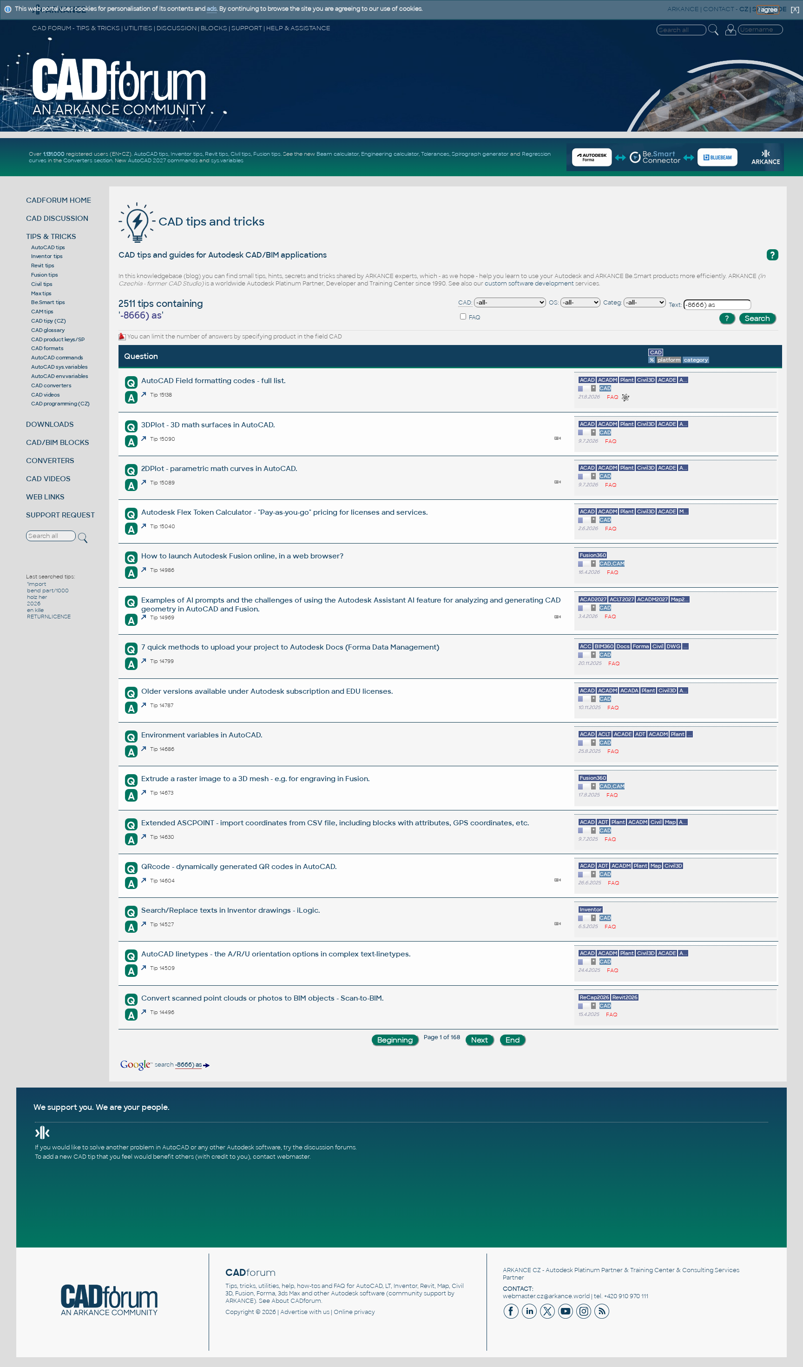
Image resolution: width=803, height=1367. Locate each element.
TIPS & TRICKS (51, 236)
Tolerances (435, 154)
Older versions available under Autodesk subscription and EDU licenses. (267, 691)
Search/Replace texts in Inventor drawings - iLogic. (230, 910)
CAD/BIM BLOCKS (57, 442)
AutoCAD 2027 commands (163, 160)
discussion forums (329, 1147)
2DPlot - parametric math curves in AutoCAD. (219, 468)
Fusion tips (267, 154)
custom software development (529, 283)
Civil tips (240, 154)
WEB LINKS (45, 496)
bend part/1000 (48, 590)
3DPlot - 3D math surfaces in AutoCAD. (208, 424)
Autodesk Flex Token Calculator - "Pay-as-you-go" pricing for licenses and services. (284, 512)
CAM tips (42, 311)
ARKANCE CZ (522, 1270)
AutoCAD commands (57, 357)
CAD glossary (48, 330)
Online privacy (354, 1312)
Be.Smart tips (48, 302)
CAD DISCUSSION (57, 218)
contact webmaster (281, 1157)
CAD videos (45, 395)
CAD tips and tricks (210, 221)
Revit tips (216, 154)
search (177, 1064)
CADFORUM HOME (58, 200)
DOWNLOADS (50, 424)
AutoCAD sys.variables (59, 367)
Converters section (87, 160)
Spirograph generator (480, 154)
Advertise (294, 1312)
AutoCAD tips (151, 154)
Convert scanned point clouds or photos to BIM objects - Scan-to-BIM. (262, 998)
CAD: (465, 302)
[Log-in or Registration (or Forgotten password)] (730, 35)
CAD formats (47, 348)
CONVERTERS (50, 460)
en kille (35, 610)
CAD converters (51, 385)
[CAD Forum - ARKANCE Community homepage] (119, 115)
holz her (37, 597)
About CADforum (296, 1301)
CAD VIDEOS (48, 478)
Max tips (41, 293)
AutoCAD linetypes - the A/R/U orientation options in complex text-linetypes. (275, 953)
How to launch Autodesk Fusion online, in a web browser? (242, 555)
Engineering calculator (390, 154)
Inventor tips (187, 154)
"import (36, 584)
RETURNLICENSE (49, 616)
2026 (33, 603)
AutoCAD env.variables (59, 376)
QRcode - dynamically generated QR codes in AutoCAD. (238, 866)
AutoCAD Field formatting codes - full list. (213, 380)
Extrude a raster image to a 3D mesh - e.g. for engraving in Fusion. (255, 778)
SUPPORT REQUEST (60, 515)
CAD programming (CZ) (60, 403)
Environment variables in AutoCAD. (201, 734)
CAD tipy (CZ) (48, 321)
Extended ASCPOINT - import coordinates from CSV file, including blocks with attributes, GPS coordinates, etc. (335, 822)
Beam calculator (337, 154)
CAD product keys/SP (57, 339)
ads (212, 9)
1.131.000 (54, 154)
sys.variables (227, 160)
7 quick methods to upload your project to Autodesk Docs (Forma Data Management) (290, 647)
